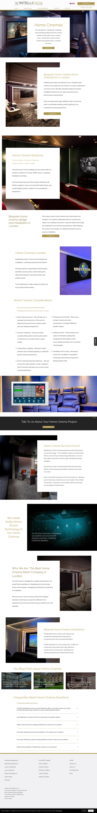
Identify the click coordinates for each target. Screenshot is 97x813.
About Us (72, 767)
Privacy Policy (59, 810)
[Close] (95, 811)
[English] (70, 3)
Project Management (11, 773)
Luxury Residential (10, 767)
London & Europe (22, 790)
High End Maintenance (11, 763)
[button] (30, 8)
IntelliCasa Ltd (15, 788)
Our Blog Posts (74, 770)
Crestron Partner (43, 767)
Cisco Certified (43, 763)
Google (12, 796)
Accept (90, 810)
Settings (84, 810)
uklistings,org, (20, 794)
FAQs (71, 773)
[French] (73, 3)
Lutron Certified (43, 773)
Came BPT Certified (44, 760)
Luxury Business (9, 770)
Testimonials (8, 776)
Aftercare (7, 780)
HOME (71, 760)
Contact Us (73, 763)
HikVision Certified (44, 770)
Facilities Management (11, 760)
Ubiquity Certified (44, 776)
